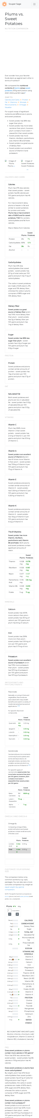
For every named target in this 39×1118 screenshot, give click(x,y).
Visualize (8, 107)
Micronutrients (10, 105)
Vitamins (13, 102)
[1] (25, 92)
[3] (19, 705)
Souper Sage (14, 4)
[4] (28, 765)
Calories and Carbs (12, 100)
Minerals (23, 102)
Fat (6, 102)
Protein (25, 100)
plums (17, 88)
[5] (29, 765)
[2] (18, 705)
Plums (10, 166)
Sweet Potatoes (27, 166)
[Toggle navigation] (34, 4)
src (14, 166)
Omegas (22, 105)
